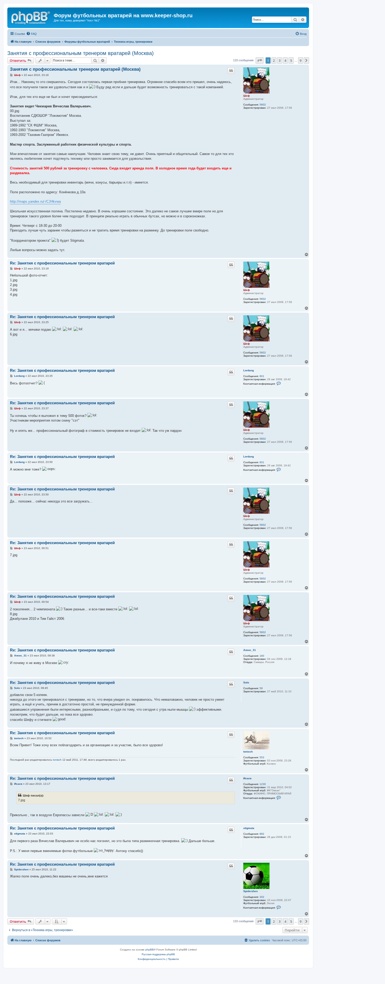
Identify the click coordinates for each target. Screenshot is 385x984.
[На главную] (31, 17)
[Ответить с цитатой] (231, 70)
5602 (263, 104)
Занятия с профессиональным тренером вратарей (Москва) (80, 53)
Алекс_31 (249, 650)
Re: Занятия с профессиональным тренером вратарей (62, 263)
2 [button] (274, 60)
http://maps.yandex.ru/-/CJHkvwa (35, 201)
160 (262, 655)
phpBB (149, 949)
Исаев (247, 778)
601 (262, 376)
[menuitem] (31, 34)
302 (262, 896)
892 (262, 833)
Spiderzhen (250, 891)
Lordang (248, 370)
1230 (263, 784)
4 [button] (285, 60)
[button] (259, 60)
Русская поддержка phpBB (158, 954)
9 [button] (300, 60)
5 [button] (291, 60)
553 (262, 757)
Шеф (246, 95)
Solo (246, 682)
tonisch (248, 751)
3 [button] (279, 60)
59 (261, 688)
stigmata (248, 828)
